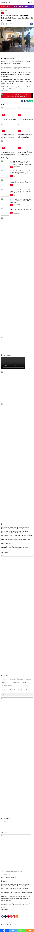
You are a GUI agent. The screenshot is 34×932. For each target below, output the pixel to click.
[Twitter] (25, 101)
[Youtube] (14, 916)
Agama (5, 679)
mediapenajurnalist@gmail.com (11, 877)
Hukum (28, 679)
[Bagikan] (31, 24)
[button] (29, 2)
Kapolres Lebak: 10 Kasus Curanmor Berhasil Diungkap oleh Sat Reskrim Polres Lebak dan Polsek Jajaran (8, 153)
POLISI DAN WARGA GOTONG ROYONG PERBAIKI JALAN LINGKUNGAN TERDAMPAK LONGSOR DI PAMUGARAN (8, 119)
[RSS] (17, 916)
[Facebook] (22, 101)
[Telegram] (28, 101)
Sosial (4, 689)
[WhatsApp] (31, 101)
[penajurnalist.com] (5, 2)
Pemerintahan (25, 682)
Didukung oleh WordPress (7, 924)
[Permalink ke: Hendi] (3, 23)
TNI (20, 689)
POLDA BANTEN (7, 686)
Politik (17, 686)
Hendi (6, 23)
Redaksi (3, 550)
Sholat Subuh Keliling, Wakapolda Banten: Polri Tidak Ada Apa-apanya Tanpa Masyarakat (25, 153)
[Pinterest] (8, 916)
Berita (21, 679)
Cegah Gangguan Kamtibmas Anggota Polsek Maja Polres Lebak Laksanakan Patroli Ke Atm (7, 136)
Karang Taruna (6, 682)
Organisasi (16, 682)
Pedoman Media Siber (6, 543)
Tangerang (12, 689)
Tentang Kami (4, 552)
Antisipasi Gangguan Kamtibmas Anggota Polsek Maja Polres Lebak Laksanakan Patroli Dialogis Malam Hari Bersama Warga (25, 136)
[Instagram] (11, 916)
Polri (2, 12)
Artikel (13, 679)
